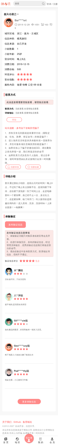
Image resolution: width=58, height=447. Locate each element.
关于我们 (7, 422)
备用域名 (27, 422)
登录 (49, 3)
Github (17, 422)
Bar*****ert (20, 20)
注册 (55, 3)
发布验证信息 (15, 224)
